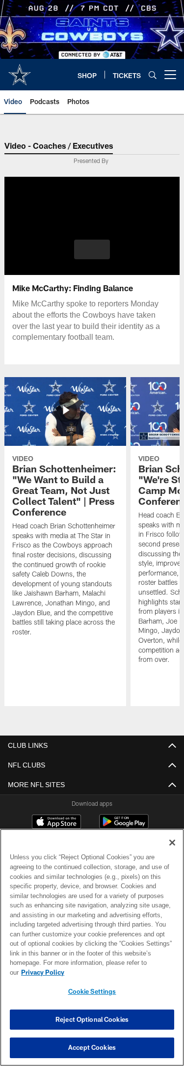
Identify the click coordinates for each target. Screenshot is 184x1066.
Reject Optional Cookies (92, 1019)
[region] (92, 952)
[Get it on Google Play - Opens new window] (123, 827)
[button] (92, 249)
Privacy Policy (118, 972)
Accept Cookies (92, 1047)
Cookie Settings (92, 991)
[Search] (153, 75)
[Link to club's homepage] (19, 71)
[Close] (172, 852)
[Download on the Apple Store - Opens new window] (56, 823)
